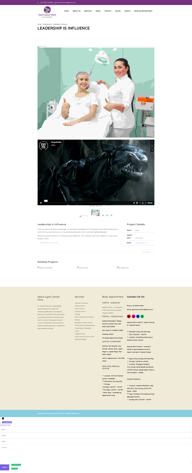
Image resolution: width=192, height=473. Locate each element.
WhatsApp (17, 465)
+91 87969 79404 (45, 2)
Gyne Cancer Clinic (57, 413)
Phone (15, 469)
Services (88, 11)
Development (47, 24)
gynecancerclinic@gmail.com (65, 2)
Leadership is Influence (60, 24)
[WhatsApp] (12, 465)
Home (66, 11)
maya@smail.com (141, 243)
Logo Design (54, 242)
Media (98, 11)
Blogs (118, 11)
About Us (76, 11)
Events (127, 11)
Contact (108, 11)
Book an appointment (143, 11)
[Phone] (12, 469)
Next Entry (147, 252)
